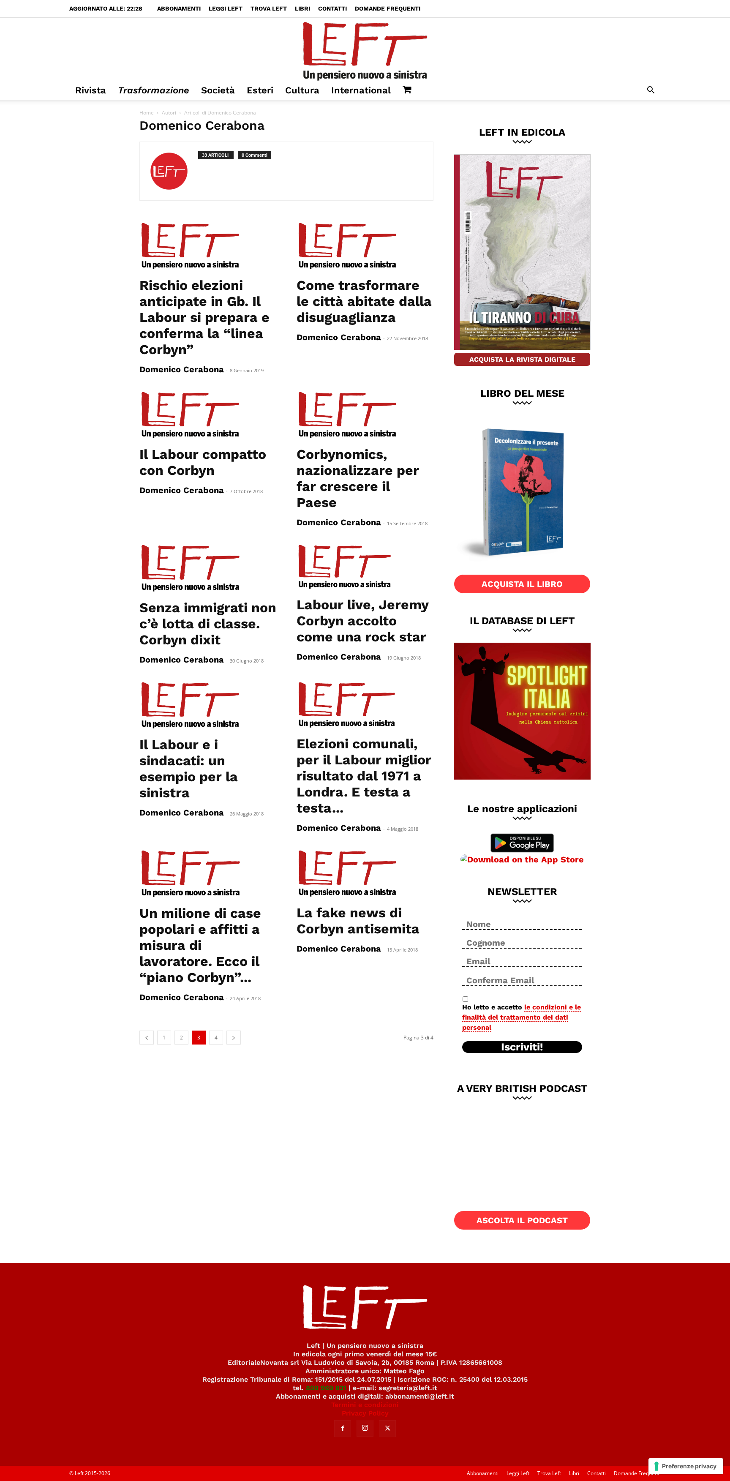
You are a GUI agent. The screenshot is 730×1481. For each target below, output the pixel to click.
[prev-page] (146, 1038)
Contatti (332, 8)
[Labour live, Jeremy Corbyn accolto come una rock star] (365, 567)
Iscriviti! (522, 1047)
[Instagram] (365, 1428)
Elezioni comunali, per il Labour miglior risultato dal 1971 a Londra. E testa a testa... (364, 776)
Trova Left (269, 8)
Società (218, 90)
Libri (302, 8)
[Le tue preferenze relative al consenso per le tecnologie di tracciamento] (685, 1466)
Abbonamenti (179, 8)
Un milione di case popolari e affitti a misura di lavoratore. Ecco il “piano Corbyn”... (200, 945)
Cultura (302, 90)
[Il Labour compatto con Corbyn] (207, 415)
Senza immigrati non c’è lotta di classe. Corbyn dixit (207, 624)
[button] (650, 91)
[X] (387, 1428)
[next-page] (233, 1038)
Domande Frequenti (387, 8)
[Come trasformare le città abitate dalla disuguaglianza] (365, 246)
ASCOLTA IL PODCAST (522, 1220)
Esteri (260, 90)
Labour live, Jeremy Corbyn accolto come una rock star (362, 621)
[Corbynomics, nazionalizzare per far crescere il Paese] (365, 415)
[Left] (365, 49)
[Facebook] (342, 1428)
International (361, 90)
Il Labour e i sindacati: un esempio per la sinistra (188, 768)
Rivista (90, 90)
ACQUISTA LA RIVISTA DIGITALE (522, 359)
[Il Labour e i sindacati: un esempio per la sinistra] (207, 705)
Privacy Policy (365, 1413)
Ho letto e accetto (521, 1017)
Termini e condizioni (365, 1405)
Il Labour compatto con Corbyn (202, 462)
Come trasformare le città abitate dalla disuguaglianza (364, 301)
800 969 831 (326, 1388)
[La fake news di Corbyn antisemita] (365, 873)
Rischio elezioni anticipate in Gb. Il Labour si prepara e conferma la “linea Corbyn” (204, 317)
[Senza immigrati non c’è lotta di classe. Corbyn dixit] (207, 568)
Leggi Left (225, 8)
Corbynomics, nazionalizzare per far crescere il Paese (358, 478)
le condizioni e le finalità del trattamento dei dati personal (521, 1017)
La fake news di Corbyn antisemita (358, 921)
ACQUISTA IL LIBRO (522, 584)
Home (146, 112)
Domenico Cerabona (181, 369)
